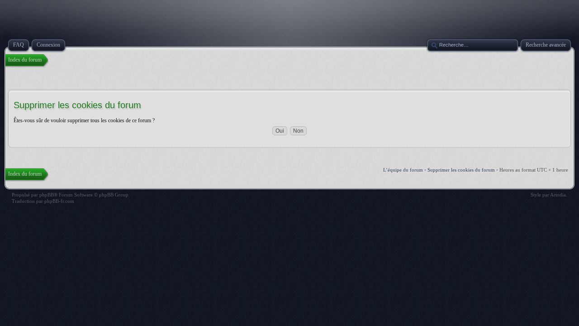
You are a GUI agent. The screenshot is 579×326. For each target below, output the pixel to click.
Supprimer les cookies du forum (461, 170)
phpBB (46, 194)
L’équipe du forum (403, 170)
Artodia (558, 194)
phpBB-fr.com (59, 201)
